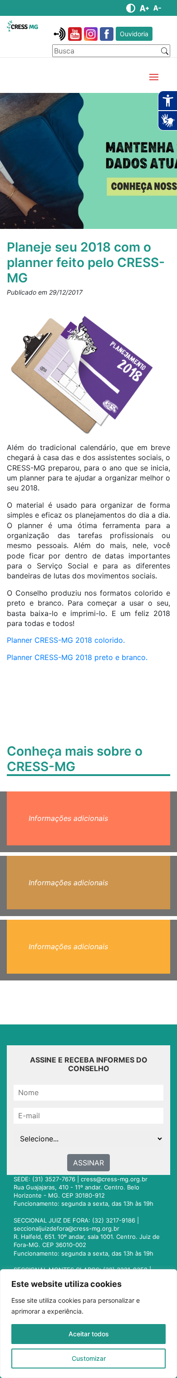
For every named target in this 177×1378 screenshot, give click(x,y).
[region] (88, 1323)
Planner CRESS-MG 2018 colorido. (66, 640)
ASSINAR (88, 1162)
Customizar (89, 1358)
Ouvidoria (134, 34)
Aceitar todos (89, 1334)
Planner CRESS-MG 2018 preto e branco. (78, 657)
